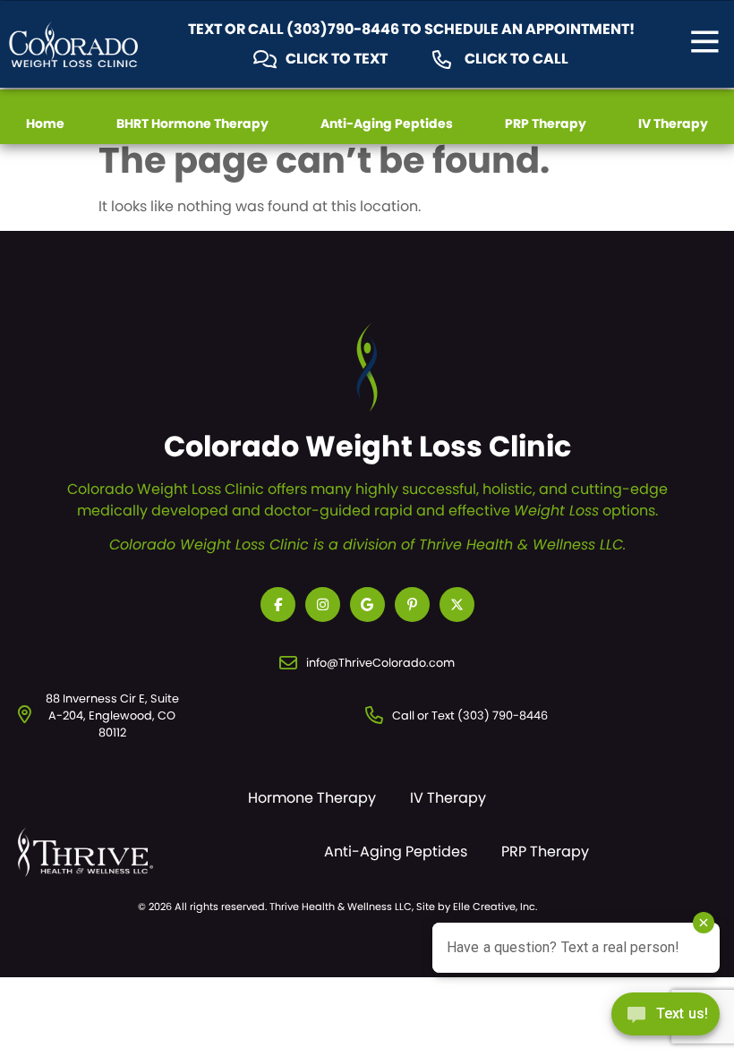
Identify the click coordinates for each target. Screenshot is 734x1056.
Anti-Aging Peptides (386, 123)
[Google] (367, 604)
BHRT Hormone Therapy (192, 123)
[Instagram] (322, 604)
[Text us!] (665, 1019)
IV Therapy (673, 123)
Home (45, 123)
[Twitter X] (457, 604)
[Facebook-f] (277, 604)
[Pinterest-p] (412, 604)
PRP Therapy (545, 123)
